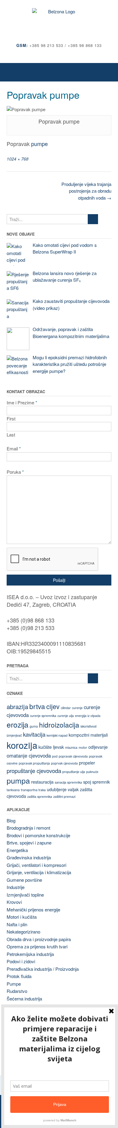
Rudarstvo (17, 991)
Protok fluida (19, 976)
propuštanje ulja (73, 771)
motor (83, 747)
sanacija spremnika (68, 782)
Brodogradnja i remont (28, 827)
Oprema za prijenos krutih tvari (37, 946)
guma (34, 726)
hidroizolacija (59, 724)
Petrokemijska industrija (30, 954)
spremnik (101, 782)
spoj (87, 782)
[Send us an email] (59, 54)
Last (11, 434)
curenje (77, 707)
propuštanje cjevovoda (34, 771)
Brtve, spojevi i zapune (29, 842)
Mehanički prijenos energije (33, 909)
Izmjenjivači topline (25, 894)
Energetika (17, 850)
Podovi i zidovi (21, 961)
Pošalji (59, 580)
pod (54, 756)
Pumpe (14, 983)
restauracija (42, 782)
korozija (22, 744)
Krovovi (14, 902)
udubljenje (57, 789)
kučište (45, 747)
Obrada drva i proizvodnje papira (39, 939)
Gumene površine (24, 880)
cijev (53, 706)
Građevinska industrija (29, 857)
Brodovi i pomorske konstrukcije (38, 835)
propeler (87, 763)
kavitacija (34, 734)
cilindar (66, 707)
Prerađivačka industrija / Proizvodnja (43, 969)
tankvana (13, 790)
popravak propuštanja (34, 763)
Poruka (15, 472)
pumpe (39, 144)
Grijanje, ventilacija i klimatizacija (39, 872)
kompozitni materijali (88, 735)
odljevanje (98, 747)
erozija (17, 724)
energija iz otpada (87, 715)
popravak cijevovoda (73, 756)
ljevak (58, 747)
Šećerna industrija (24, 998)
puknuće (92, 771)
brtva (37, 706)
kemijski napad (57, 735)
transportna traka (33, 790)
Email (14, 448)
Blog (11, 820)
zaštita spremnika (39, 796)
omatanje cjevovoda (29, 755)
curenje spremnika (43, 715)
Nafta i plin (17, 924)
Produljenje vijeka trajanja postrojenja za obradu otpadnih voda (86, 191)
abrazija (17, 706)
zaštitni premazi (64, 796)
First (11, 418)
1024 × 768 (17, 159)
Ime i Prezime (22, 402)
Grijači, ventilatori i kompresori (36, 865)
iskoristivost (88, 726)
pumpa (18, 780)
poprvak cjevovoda (64, 763)
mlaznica (71, 747)
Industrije (16, 887)
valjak (73, 789)
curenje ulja (65, 715)
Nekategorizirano (23, 931)
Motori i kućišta (22, 917)
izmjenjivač (14, 735)
